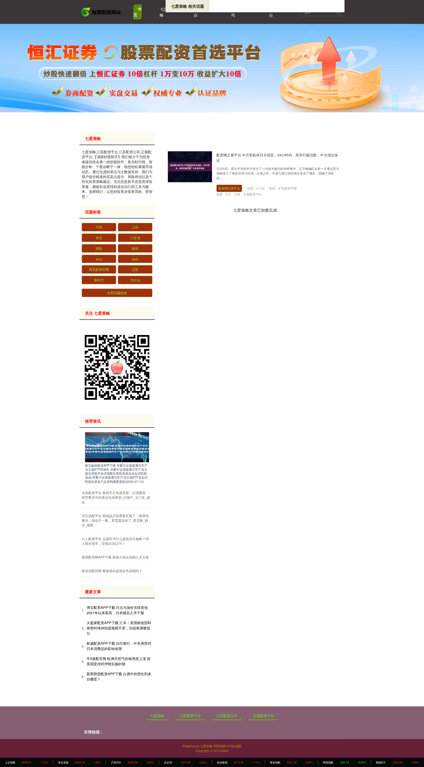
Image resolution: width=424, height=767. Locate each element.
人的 (135, 227)
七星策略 (166, 12)
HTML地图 (234, 746)
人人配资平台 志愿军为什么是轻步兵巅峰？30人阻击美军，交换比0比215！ (115, 541)
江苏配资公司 (226, 715)
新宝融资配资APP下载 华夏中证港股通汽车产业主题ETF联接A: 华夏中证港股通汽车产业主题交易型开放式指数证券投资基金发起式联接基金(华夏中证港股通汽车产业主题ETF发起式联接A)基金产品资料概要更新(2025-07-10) (116, 473)
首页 (137, 12)
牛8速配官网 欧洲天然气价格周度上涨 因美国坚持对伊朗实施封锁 (118, 661)
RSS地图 (219, 746)
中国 (99, 227)
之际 (135, 269)
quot (135, 259)
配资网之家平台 (229, 188)
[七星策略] (101, 11)
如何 (135, 248)
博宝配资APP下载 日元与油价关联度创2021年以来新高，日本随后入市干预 (117, 610)
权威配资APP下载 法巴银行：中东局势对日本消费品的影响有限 (119, 646)
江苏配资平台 (190, 715)
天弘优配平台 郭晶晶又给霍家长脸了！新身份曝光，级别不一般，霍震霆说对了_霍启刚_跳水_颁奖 (115, 520)
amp (99, 259)
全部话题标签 (117, 292)
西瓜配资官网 (99, 269)
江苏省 (135, 237)
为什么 (135, 280)
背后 (99, 237)
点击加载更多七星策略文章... (255, 210)
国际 (99, 248)
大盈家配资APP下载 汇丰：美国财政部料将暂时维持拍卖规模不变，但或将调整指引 (119, 628)
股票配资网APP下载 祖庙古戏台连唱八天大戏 (115, 557)
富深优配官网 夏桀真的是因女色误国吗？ (112, 570)
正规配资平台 (263, 715)
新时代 (99, 280)
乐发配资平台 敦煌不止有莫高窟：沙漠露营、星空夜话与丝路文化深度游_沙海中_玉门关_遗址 (116, 497)
